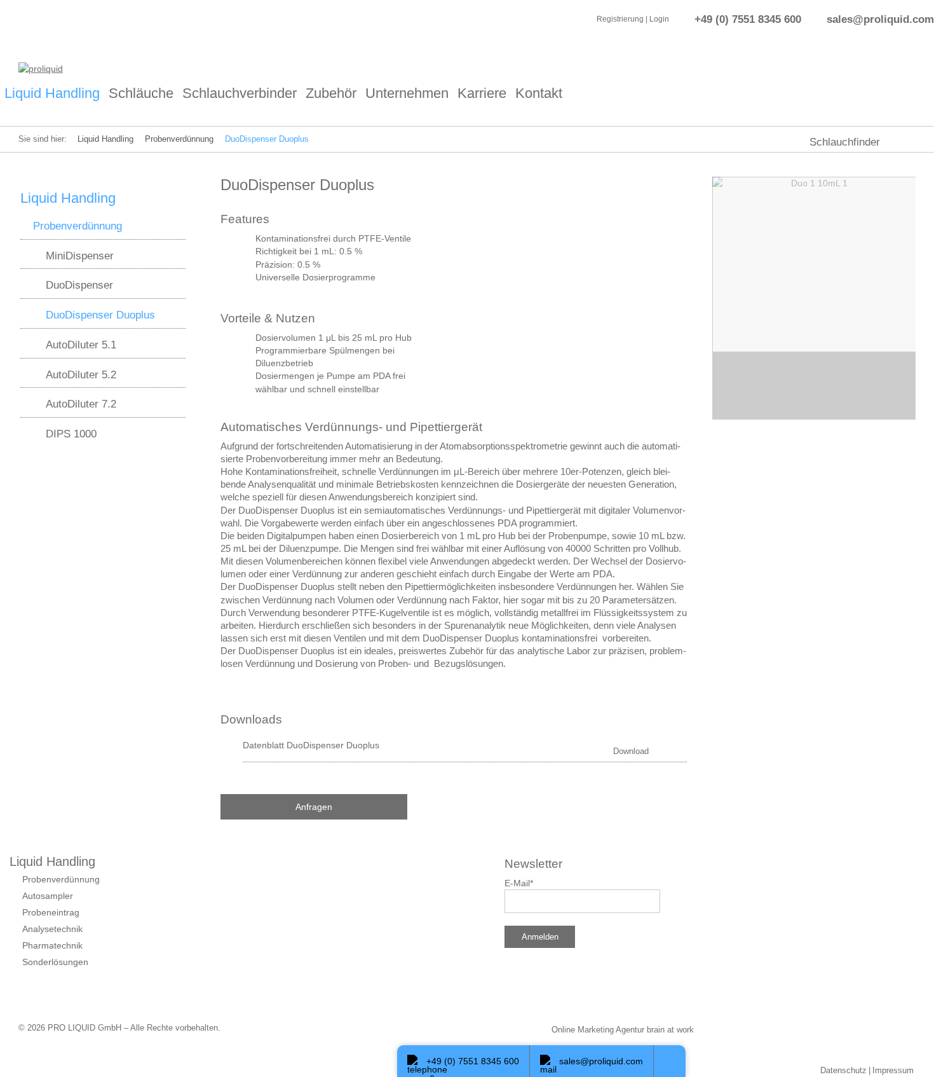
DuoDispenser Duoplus (267, 139)
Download (631, 751)
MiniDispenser (80, 255)
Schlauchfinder (844, 142)
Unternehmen (407, 93)
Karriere (481, 93)
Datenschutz (843, 1070)
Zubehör (331, 93)
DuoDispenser (79, 284)
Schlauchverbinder (239, 93)
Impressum (893, 1070)
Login (659, 19)
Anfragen (313, 807)
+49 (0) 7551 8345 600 (747, 19)
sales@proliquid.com (880, 19)
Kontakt (538, 93)
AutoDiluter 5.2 (81, 374)
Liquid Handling (52, 93)
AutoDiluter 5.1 (81, 344)
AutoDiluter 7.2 (81, 403)
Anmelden (540, 937)
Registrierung (620, 19)
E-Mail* (518, 883)
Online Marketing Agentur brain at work (623, 1029)
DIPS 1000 (71, 433)
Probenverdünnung (179, 139)
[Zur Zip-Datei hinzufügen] (677, 746)
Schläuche (141, 93)
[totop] (670, 1061)
